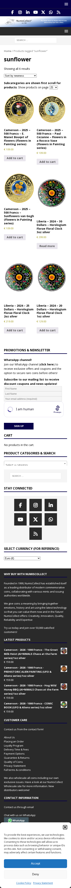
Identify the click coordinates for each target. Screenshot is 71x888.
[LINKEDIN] (27, 12)
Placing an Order (14, 741)
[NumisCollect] (35, 25)
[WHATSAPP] (51, 12)
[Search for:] (35, 40)
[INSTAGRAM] (20, 12)
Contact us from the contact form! (24, 729)
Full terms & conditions (17, 770)
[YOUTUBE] (35, 12)
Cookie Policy (23, 883)
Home (7, 51)
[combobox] (35, 463)
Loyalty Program (13, 745)
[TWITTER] (43, 12)
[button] (65, 827)
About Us (9, 737)
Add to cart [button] (15, 158)
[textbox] (35, 465)
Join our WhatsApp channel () (29, 364)
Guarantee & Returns (17, 757)
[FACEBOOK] (12, 12)
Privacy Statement (43, 883)
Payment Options (14, 753)
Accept (35, 863)
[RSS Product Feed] (58, 12)
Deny (35, 874)
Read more (47, 246)
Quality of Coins (13, 762)
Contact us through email (19, 807)
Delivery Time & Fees (16, 749)
